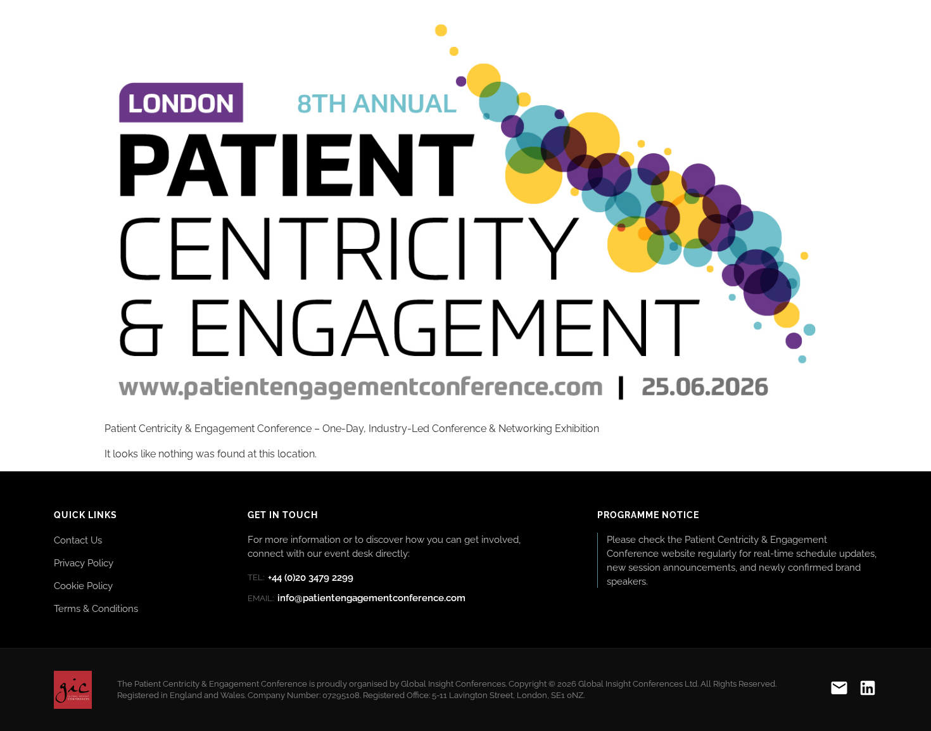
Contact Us (78, 540)
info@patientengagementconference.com (357, 598)
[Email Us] (839, 690)
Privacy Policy (83, 562)
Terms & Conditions (96, 608)
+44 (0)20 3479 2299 (300, 577)
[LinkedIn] (867, 690)
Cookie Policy (83, 585)
